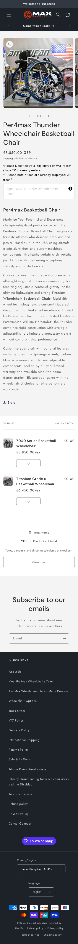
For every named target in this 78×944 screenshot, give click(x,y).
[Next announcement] (70, 26)
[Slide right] (48, 116)
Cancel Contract (20, 823)
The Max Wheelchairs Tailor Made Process (38, 691)
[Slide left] (29, 116)
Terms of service (30, 934)
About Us (15, 671)
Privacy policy (55, 928)
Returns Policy (18, 749)
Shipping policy (53, 934)
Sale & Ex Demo (20, 759)
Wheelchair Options (23, 701)
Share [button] (12, 402)
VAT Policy (16, 720)
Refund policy (18, 804)
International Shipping (24, 740)
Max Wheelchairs (37, 923)
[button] (8, 14)
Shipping (8, 158)
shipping (37, 550)
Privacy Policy (18, 814)
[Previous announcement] (8, 26)
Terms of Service (20, 794)
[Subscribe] (64, 638)
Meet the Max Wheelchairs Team (31, 681)
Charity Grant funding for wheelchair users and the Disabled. (39, 782)
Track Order (17, 711)
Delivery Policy (19, 730)
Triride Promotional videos (27, 769)
